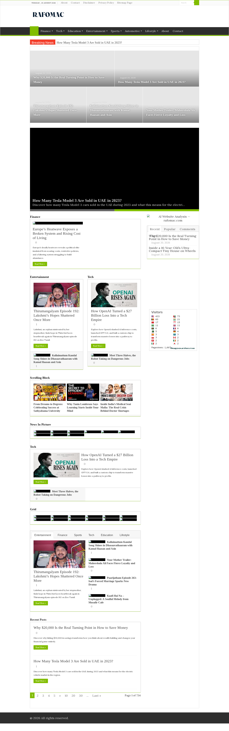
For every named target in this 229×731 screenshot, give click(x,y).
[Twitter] (173, 3)
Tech (59, 31)
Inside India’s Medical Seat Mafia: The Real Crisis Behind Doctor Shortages (115, 407)
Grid (33, 509)
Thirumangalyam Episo (71, 42)
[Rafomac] (48, 14)
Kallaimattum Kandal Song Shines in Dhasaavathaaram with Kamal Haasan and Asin (114, 110)
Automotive (132, 31)
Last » (96, 695)
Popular (170, 229)
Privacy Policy (106, 2)
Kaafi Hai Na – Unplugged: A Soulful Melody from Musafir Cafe (108, 599)
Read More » (40, 264)
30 (81, 695)
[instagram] (176, 3)
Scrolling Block (40, 377)
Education (74, 31)
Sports (115, 31)
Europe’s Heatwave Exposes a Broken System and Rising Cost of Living (56, 233)
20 (73, 695)
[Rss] (167, 3)
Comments (187, 229)
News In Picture (40, 424)
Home (34, 30)
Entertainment (95, 31)
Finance (46, 31)
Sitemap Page (124, 2)
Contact (75, 2)
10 (66, 695)
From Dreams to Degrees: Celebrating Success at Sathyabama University (48, 407)
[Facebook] (170, 3)
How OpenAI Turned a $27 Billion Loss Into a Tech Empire (111, 315)
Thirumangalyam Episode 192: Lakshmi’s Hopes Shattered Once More (55, 110)
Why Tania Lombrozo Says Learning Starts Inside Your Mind (83, 407)
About (64, 2)
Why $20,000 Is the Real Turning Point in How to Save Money (81, 627)
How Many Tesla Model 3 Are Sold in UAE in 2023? (152, 82)
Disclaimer (89, 2)
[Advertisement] (136, 16)
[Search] (196, 2)
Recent (155, 229)
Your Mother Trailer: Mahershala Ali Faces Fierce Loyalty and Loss (112, 563)
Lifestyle (150, 31)
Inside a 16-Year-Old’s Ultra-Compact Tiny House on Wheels (172, 249)
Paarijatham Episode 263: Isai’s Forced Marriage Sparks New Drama (112, 581)
